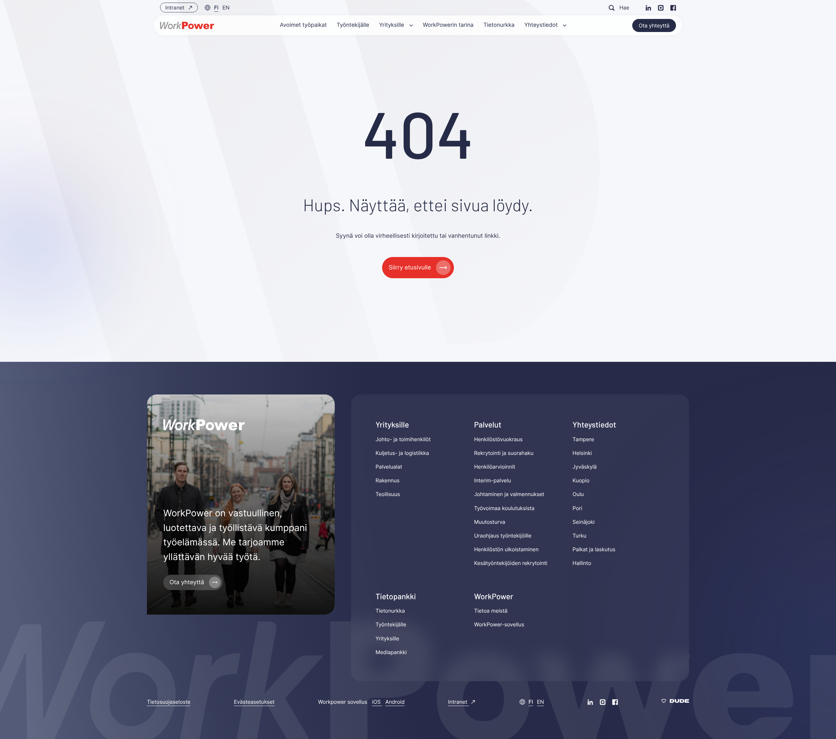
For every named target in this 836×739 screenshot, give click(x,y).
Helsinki (582, 453)
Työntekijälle (391, 624)
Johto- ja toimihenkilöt (403, 439)
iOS (377, 702)
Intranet (175, 7)
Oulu (578, 494)
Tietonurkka (390, 610)
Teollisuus (388, 494)
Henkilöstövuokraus (498, 439)
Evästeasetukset (254, 702)
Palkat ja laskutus (593, 549)
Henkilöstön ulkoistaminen (506, 549)
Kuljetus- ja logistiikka (402, 453)
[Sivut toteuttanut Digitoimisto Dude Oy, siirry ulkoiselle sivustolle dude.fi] (675, 702)
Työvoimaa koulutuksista (504, 508)
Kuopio (580, 480)
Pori (577, 508)
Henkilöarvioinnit (494, 466)
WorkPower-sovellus (499, 624)
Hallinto (581, 563)
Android (395, 702)
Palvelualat (389, 466)
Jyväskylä (584, 466)
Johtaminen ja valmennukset (509, 494)
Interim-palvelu (492, 480)
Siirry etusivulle (410, 267)
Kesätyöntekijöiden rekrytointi (511, 563)
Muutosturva (489, 522)
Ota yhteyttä (654, 25)
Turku (579, 535)
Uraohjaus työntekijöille (503, 535)
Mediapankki (391, 652)
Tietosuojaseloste (168, 702)
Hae (624, 7)
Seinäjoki (583, 522)
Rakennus (387, 480)
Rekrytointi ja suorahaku (504, 453)
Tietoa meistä (490, 610)
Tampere (583, 439)
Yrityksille (387, 638)
